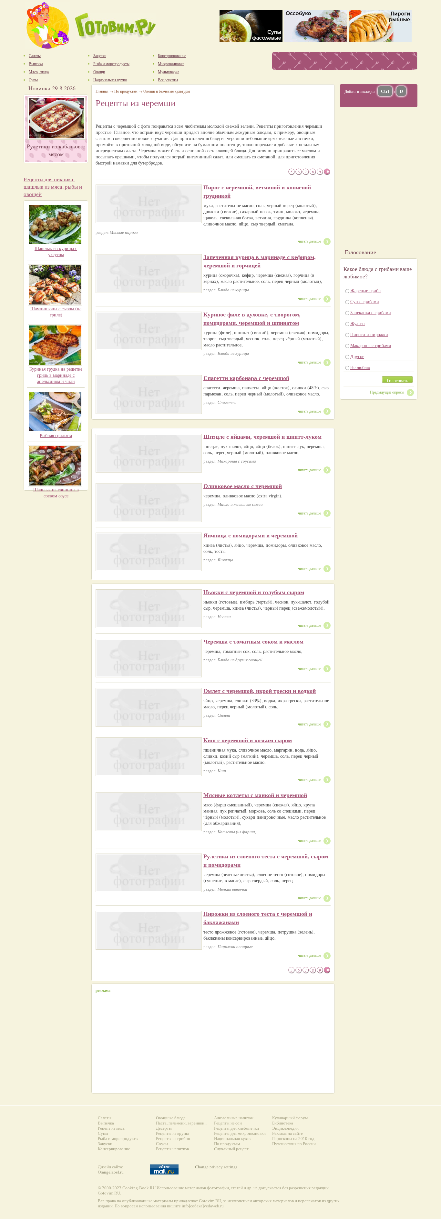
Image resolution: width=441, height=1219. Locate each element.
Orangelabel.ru (111, 1172)
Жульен (357, 323)
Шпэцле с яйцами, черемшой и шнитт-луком (262, 436)
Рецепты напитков (172, 1148)
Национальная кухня (232, 1138)
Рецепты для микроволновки (240, 1133)
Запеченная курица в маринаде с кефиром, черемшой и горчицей (259, 261)
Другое (357, 356)
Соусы (162, 1143)
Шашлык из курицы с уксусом (56, 251)
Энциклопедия (285, 1128)
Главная (102, 91)
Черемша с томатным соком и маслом (253, 641)
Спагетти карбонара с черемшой (246, 378)
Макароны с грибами (370, 345)
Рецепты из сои (228, 1123)
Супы (103, 1133)
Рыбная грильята (56, 435)
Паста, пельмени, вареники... (181, 1123)
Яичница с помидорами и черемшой (250, 535)
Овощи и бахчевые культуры (166, 91)
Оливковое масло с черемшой (242, 486)
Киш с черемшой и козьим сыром (247, 740)
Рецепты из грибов (173, 1138)
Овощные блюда (171, 1117)
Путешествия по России (294, 1143)
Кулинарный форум (290, 1117)
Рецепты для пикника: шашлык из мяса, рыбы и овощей (53, 186)
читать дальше (309, 241)
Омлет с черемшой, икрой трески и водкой (259, 690)
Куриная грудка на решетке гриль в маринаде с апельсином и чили (55, 375)
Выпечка (106, 1123)
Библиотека (282, 1123)
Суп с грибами (364, 301)
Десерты (164, 1128)
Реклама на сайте (287, 1133)
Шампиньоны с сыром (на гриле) (55, 311)
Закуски (105, 1143)
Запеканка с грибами (370, 312)
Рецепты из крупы (172, 1133)
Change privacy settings (216, 1166)
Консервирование (114, 1148)
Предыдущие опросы (387, 392)
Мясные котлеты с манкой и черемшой (255, 795)
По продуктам (126, 91)
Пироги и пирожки (369, 334)
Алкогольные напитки (233, 1117)
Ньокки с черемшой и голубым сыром (253, 592)
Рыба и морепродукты (118, 1138)
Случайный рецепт (231, 1148)
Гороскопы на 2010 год (293, 1138)
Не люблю (360, 367)
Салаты (104, 1117)
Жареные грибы (365, 290)
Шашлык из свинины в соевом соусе (56, 492)
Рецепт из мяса (111, 1128)
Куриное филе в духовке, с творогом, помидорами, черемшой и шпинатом (252, 318)
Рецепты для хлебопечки (236, 1128)
